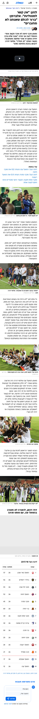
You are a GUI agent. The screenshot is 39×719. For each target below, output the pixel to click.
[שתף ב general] (3, 3)
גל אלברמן (14, 673)
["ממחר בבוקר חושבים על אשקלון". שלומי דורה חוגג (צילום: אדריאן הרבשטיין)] (19, 279)
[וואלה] (19, 3)
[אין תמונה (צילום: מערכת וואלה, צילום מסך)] (19, 536)
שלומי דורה (6, 673)
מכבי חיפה (33, 673)
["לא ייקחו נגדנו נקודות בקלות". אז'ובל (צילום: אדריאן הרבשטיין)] (19, 491)
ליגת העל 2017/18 (29, 562)
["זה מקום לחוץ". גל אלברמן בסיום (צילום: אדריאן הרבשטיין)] (19, 202)
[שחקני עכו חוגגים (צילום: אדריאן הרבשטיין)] (19, 431)
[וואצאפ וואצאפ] (8, 3)
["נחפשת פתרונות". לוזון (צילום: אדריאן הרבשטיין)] (19, 90)
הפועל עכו (26, 673)
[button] (30, 3)
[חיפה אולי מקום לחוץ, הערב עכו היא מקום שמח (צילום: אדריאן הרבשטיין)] (19, 360)
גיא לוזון (20, 673)
